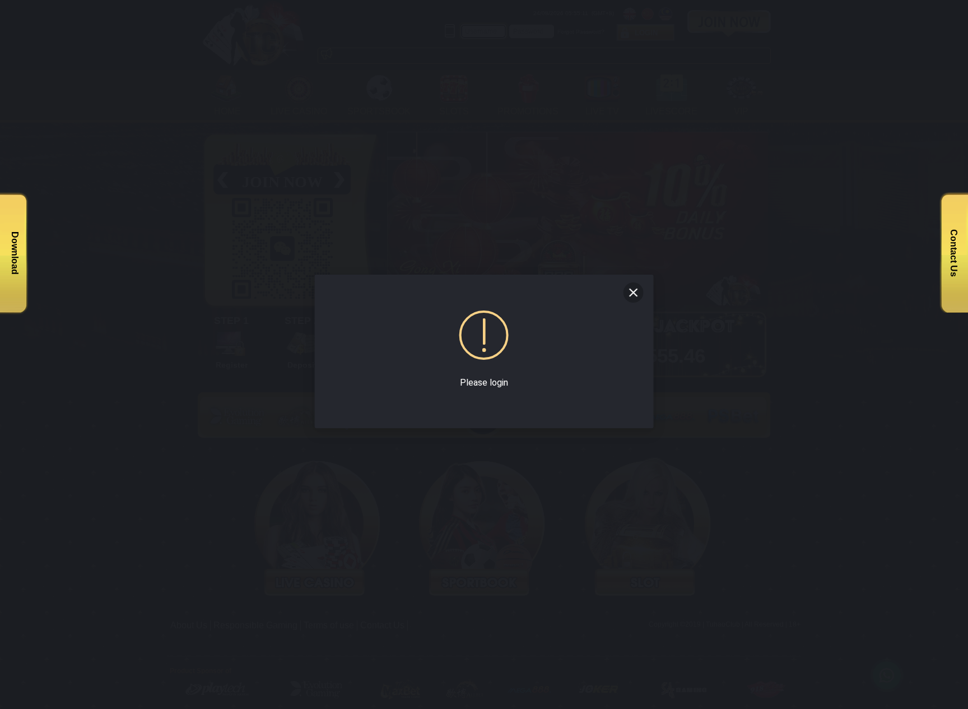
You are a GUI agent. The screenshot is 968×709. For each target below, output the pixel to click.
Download (15, 253)
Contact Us (953, 253)
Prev (390, 214)
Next (770, 214)
